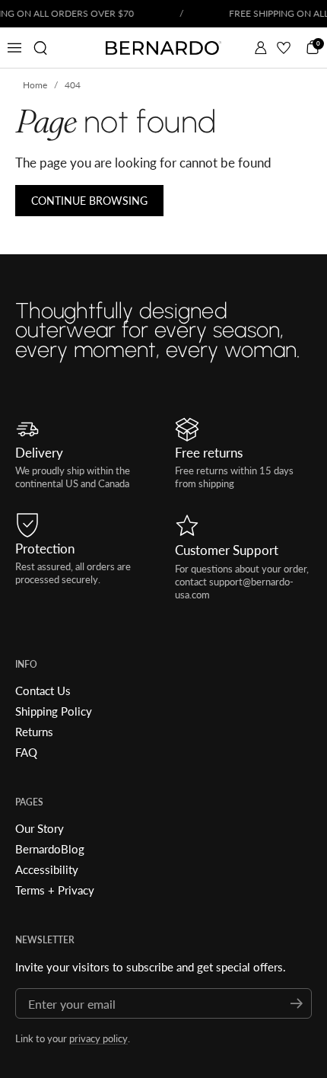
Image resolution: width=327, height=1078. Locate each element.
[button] (40, 48)
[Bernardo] (163, 48)
